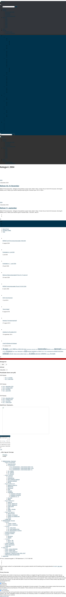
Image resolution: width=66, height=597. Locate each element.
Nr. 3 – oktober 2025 (8, 388)
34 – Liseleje (11, 45)
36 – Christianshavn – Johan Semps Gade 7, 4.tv (21, 41)
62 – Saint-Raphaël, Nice (13, 103)
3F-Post (4, 10)
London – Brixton (12, 98)
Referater (5, 17)
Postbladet (7, 15)
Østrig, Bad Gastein (10, 119)
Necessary (4, 583)
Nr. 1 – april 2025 (7, 390)
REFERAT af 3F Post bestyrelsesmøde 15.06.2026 (14, 240)
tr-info (32, 353)
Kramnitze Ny (11, 52)
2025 (22, 349)
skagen (25, 353)
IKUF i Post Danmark (8, 297)
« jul (1, 449)
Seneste (4, 9)
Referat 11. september (8, 208)
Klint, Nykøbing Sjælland (14, 54)
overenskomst (50, 351)
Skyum (9, 92)
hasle (13, 351)
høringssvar (20, 351)
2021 (6, 22)
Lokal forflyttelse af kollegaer (10, 343)
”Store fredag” (6, 309)
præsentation (60, 351)
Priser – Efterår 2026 (10, 125)
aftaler (25, 349)
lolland (39, 351)
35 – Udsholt (11, 47)
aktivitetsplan (29, 349)
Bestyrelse (7, 13)
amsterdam (33, 349)
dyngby (63, 349)
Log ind (4, 30)
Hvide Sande (11, 81)
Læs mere (59, 566)
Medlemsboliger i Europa (9, 95)
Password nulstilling (10, 33)
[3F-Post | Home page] (2, 1)
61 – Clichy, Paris (12, 102)
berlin (37, 349)
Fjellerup (10, 76)
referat (6, 353)
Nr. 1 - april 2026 (9, 379)
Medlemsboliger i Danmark (9, 35)
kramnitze (29, 351)
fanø (65, 349)
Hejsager (10, 65)
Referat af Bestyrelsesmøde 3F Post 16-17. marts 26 (15, 275)
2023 (6, 19)
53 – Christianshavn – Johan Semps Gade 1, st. (21, 44)
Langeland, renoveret (15, 69)
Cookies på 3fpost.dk (10, 16)
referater (11, 353)
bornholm (52, 349)
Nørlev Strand (11, 88)
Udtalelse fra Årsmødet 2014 (9, 332)
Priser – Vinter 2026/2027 (11, 126)
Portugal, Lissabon (9, 108)
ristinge (15, 353)
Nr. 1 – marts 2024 (7, 402)
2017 (6, 27)
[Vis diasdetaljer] (26, 433)
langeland (34, 351)
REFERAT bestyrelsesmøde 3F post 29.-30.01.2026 (14, 286)
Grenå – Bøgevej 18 (12, 78)
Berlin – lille (10, 115)
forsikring (9, 351)
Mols (9, 82)
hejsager (16, 351)
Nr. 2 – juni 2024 (6, 401)
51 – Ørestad (11, 48)
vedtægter (48, 353)
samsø (18, 353)
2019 (6, 24)
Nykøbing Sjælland (12, 55)
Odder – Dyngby (12, 84)
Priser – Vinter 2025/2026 (11, 123)
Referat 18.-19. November (9, 186)
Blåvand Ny (10, 61)
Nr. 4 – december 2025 (8, 386)
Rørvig (9, 57)
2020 (6, 23)
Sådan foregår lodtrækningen (12, 129)
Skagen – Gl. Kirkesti (13, 89)
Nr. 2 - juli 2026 (8, 377)
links (37, 351)
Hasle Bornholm (12, 38)
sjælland (21, 353)
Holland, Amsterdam (10, 106)
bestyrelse (42, 349)
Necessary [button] (2, 582)
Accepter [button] (55, 566)
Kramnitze (10, 51)
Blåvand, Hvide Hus (12, 59)
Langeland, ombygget (15, 68)
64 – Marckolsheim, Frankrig (14, 105)
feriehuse (4, 351)
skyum (28, 353)
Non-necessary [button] (3, 589)
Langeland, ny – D (14, 71)
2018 (6, 26)
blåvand (48, 349)
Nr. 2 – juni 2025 (6, 389)
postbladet (55, 351)
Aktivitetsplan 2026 (9, 12)
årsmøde (52, 353)
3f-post (5, 349)
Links (4, 29)
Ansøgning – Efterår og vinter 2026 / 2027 (15, 128)
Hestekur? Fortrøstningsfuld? (10, 320)
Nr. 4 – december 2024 (8, 398)
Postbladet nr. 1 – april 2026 (9, 263)
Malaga (9, 112)
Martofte (10, 72)
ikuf (23, 351)
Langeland (10, 67)
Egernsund (10, 62)
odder (46, 351)
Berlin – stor (11, 116)
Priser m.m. (5, 122)
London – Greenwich (13, 99)
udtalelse (43, 354)
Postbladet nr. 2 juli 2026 (8, 252)
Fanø (9, 64)
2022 (6, 20)
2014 (9, 349)
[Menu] (0, 4)
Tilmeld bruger (8, 32)
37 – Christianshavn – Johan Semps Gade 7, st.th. (22, 42)
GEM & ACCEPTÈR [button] (4, 596)
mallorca (42, 351)
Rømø (9, 74)
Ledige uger (8, 93)
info (25, 351)
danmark (57, 349)
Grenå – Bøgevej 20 (12, 79)
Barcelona (10, 111)
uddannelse (37, 353)
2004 (1, 180)
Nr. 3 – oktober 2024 (8, 399)
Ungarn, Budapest (9, 118)
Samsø (9, 85)
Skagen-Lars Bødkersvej (14, 91)
